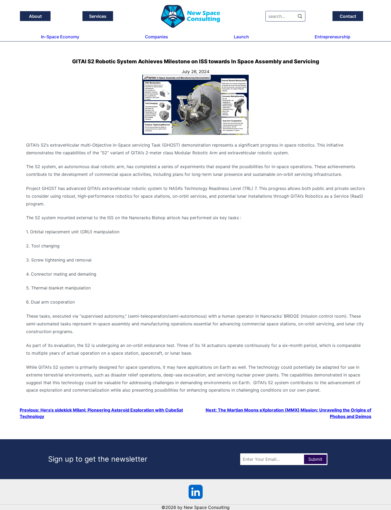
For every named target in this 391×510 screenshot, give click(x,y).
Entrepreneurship (332, 36)
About (35, 16)
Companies (156, 36)
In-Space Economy (60, 36)
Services (97, 16)
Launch (241, 36)
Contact (348, 16)
